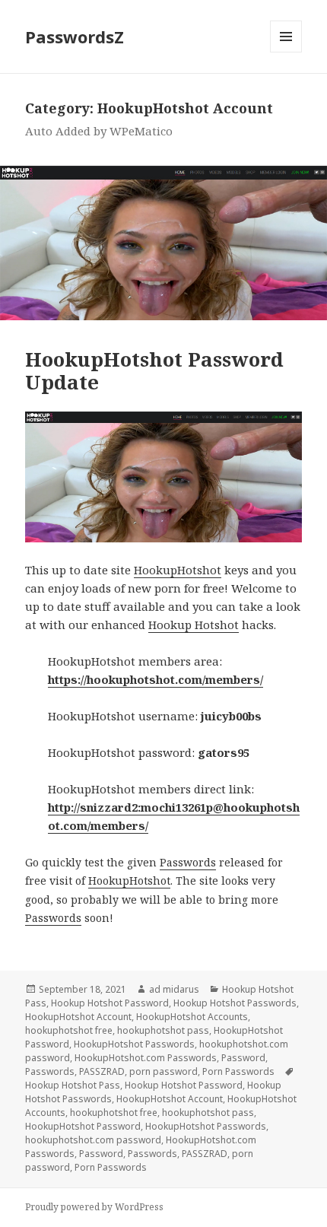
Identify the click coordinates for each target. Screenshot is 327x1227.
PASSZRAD (102, 1071)
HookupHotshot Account (78, 1016)
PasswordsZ (74, 36)
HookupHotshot (177, 569)
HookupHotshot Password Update (154, 370)
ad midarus (174, 989)
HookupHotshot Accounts (192, 1016)
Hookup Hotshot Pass (72, 1085)
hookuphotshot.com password (93, 1139)
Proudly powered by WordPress (94, 1206)
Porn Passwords (238, 1071)
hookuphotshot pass (163, 1030)
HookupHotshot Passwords (134, 1044)
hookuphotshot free (69, 1030)
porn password (163, 1071)
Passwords (188, 862)
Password (243, 1057)
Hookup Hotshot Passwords (235, 1003)
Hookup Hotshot (193, 624)
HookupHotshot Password (83, 1126)
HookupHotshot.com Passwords (146, 1057)
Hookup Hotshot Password (110, 1003)
